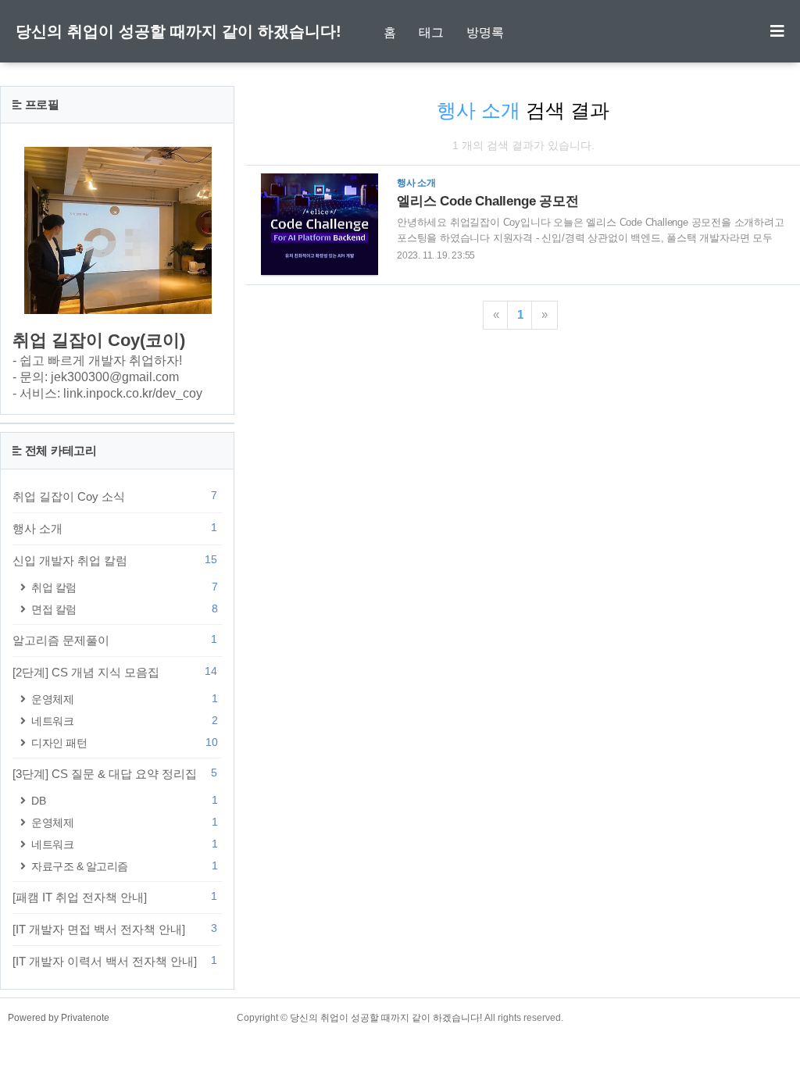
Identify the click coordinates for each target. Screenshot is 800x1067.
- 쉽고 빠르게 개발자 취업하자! (97, 360)
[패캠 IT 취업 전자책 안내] (114, 897)
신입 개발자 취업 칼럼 (114, 560)
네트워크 (124, 720)
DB (124, 800)
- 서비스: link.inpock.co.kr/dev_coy (107, 393)
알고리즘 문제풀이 (114, 640)
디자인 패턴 (124, 742)
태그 (431, 32)
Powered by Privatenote (58, 1017)
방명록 (485, 32)
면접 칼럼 (124, 609)
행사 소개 (114, 528)
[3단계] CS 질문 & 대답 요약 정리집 (114, 773)
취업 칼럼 (124, 587)
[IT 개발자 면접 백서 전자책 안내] (114, 929)
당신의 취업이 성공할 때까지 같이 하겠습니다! (178, 31)
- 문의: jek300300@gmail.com (95, 377)
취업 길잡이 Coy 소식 (114, 496)
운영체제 (124, 698)
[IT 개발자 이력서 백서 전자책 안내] (114, 961)
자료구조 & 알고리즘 (124, 866)
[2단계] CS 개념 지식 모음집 (114, 672)
